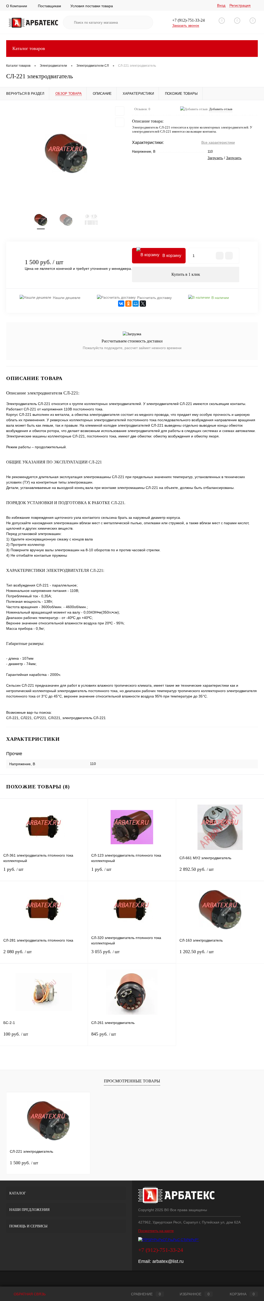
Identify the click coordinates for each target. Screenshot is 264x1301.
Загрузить (215, 158)
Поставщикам (49, 6)
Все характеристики (218, 142)
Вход (221, 5)
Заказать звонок (185, 25)
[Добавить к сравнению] (119, 122)
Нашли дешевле (66, 298)
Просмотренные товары (132, 1081)
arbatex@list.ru (168, 1261)
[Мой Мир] (136, 303)
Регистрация (240, 5)
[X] (143, 303)
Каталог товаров (28, 48)
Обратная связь (29, 1294)
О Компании (16, 6)
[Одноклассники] (128, 303)
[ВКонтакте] (121, 303)
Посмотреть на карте (156, 1231)
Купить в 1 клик (185, 274)
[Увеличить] (66, 153)
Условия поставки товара (91, 6)
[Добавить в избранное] (119, 111)
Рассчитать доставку (154, 298)
